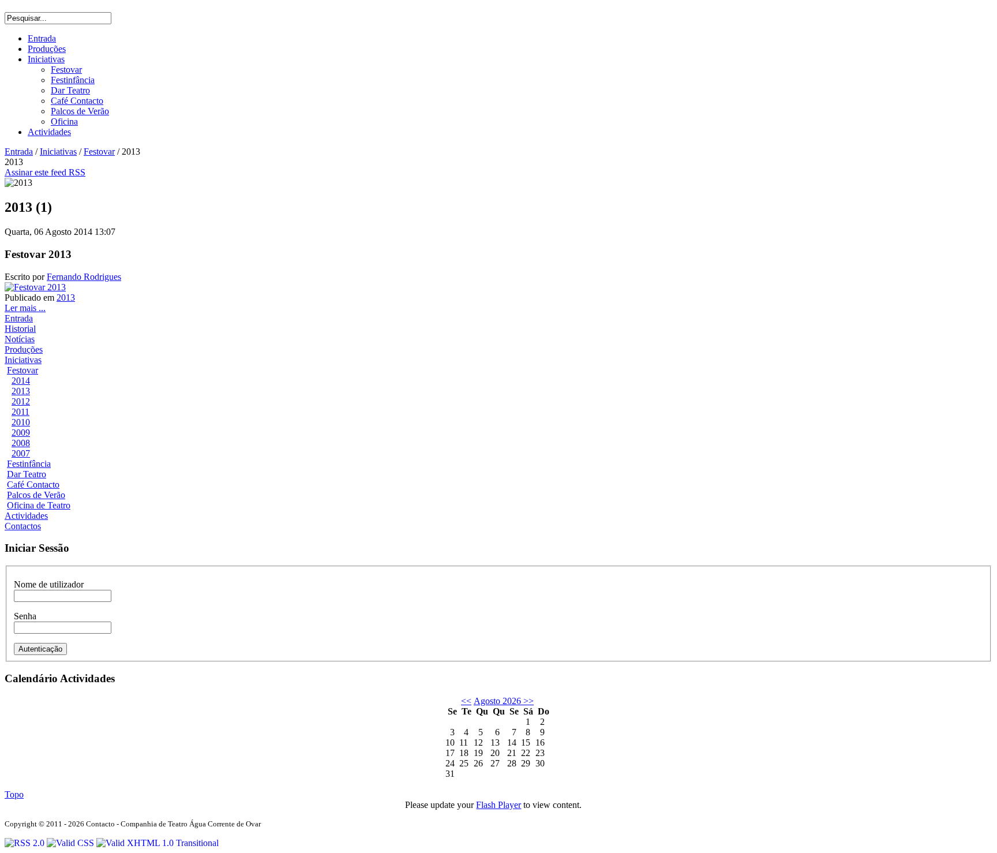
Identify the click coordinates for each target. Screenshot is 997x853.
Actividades (26, 516)
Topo (14, 794)
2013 (66, 297)
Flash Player (498, 805)
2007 (21, 453)
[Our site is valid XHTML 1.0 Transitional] (157, 843)
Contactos (23, 526)
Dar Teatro (26, 474)
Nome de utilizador (49, 584)
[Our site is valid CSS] (71, 843)
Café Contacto (33, 484)
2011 (20, 412)
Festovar (99, 151)
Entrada (19, 151)
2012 (21, 401)
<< (466, 701)
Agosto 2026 (497, 701)
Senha (25, 616)
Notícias (20, 339)
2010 (21, 422)
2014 (21, 381)
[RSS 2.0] (26, 843)
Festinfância (29, 464)
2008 (21, 443)
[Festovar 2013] (35, 287)
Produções (24, 349)
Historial (20, 329)
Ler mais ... (25, 308)
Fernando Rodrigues (84, 277)
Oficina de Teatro (38, 505)
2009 (21, 432)
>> (527, 701)
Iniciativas (58, 151)
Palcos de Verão (36, 495)
